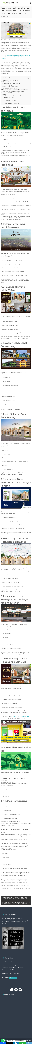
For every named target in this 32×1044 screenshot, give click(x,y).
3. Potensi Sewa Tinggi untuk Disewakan (10, 83)
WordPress (25, 1041)
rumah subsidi (4, 886)
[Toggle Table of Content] (28, 78)
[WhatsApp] (22, 1043)
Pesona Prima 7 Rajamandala (18, 882)
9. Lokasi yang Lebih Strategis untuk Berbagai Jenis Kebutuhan (13, 93)
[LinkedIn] (16, 1043)
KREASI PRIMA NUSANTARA (16, 1040)
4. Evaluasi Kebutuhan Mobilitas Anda (11, 103)
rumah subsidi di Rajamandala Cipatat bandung (15, 890)
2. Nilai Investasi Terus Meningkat (9, 81)
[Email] (29, 1043)
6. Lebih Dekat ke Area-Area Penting (10, 88)
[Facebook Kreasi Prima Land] (11, 989)
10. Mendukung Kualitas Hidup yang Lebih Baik (12, 95)
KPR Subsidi (11, 879)
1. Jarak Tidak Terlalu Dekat (9, 98)
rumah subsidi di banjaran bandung (15, 886)
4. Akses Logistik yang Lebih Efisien (9, 85)
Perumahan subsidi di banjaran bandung (10, 880)
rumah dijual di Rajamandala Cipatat (13, 885)
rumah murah (25, 885)
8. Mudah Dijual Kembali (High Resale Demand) (12, 91)
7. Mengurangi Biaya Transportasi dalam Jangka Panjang (14, 89)
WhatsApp (12, 977)
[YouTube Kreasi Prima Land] (20, 989)
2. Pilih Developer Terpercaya (9, 100)
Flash (9, 1041)
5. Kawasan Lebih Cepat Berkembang (10, 86)
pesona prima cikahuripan (12, 883)
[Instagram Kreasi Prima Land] (16, 989)
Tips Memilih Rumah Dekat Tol (8, 97)
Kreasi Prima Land (17, 39)
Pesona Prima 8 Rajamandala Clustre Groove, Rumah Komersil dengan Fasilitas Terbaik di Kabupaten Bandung (15, 57)
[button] (3, 1041)
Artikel (4, 879)
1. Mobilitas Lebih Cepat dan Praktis (9, 80)
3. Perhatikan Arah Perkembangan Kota (11, 101)
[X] (9, 1043)
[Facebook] (3, 1043)
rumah (19, 883)
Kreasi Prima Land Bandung (20, 879)
